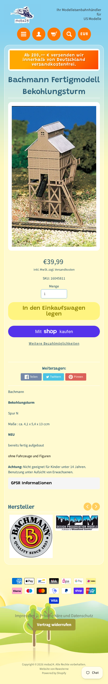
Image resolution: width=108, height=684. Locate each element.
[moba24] (22, 14)
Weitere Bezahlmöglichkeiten (54, 343)
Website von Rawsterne (54, 669)
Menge (54, 286)
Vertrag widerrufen (54, 625)
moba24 (49, 664)
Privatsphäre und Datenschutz (66, 616)
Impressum (25, 616)
